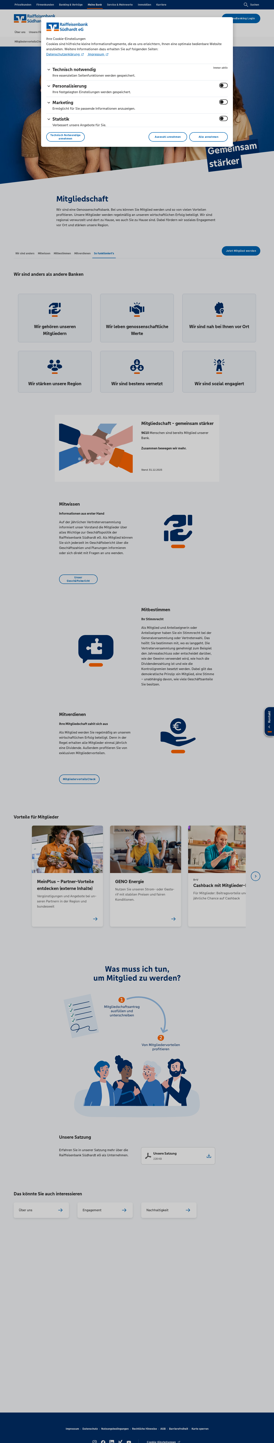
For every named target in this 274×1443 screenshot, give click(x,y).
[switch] (223, 85)
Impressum (96, 54)
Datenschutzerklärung (63, 54)
